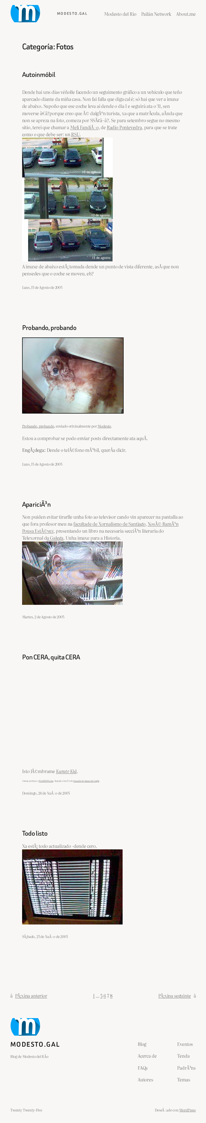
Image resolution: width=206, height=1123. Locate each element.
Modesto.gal (72, 13)
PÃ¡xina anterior (28, 995)
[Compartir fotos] (73, 411)
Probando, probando (49, 328)
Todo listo (35, 833)
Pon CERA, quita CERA (51, 657)
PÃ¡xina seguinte (177, 995)
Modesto (104, 426)
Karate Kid (66, 771)
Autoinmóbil (38, 75)
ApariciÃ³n (36, 504)
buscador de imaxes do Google (86, 781)
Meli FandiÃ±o (84, 127)
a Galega (55, 537)
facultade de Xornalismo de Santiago (109, 523)
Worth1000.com (46, 781)
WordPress (187, 1109)
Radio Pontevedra (124, 127)
